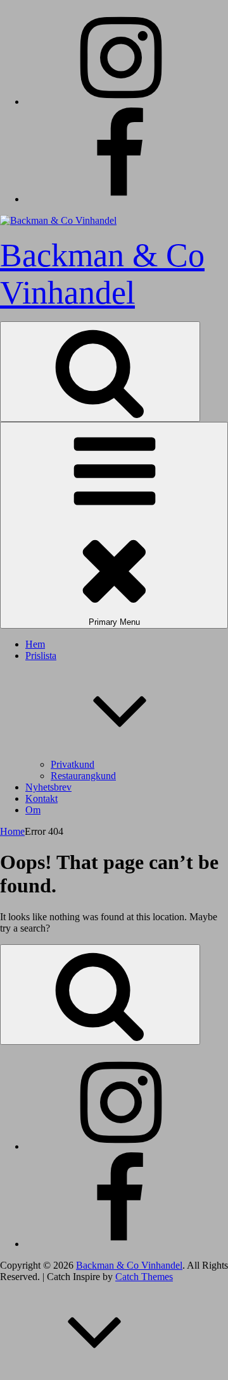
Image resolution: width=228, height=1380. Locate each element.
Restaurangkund (83, 775)
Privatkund (72, 764)
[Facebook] (120, 199)
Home (12, 831)
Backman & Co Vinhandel (129, 1265)
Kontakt (41, 798)
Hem (35, 644)
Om (33, 809)
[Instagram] (120, 101)
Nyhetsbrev (48, 787)
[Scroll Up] (95, 1374)
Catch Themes (144, 1276)
